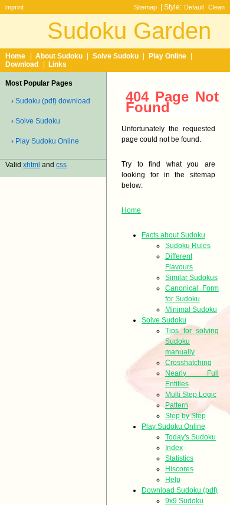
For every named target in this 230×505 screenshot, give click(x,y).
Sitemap (145, 7)
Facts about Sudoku (173, 235)
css (61, 165)
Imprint (14, 7)
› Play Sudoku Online (45, 141)
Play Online (167, 56)
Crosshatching (188, 363)
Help (172, 479)
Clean (216, 7)
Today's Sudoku (190, 437)
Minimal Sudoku (191, 309)
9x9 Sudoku (184, 501)
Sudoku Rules (188, 246)
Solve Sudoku (116, 56)
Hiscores (179, 469)
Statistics (179, 458)
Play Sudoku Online (173, 426)
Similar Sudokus (191, 277)
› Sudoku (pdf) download (50, 101)
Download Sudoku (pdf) (180, 490)
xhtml (31, 165)
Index (174, 448)
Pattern (176, 405)
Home (15, 56)
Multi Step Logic (190, 394)
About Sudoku (59, 56)
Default (194, 7)
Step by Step (185, 416)
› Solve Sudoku (35, 121)
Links (57, 64)
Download (21, 64)
